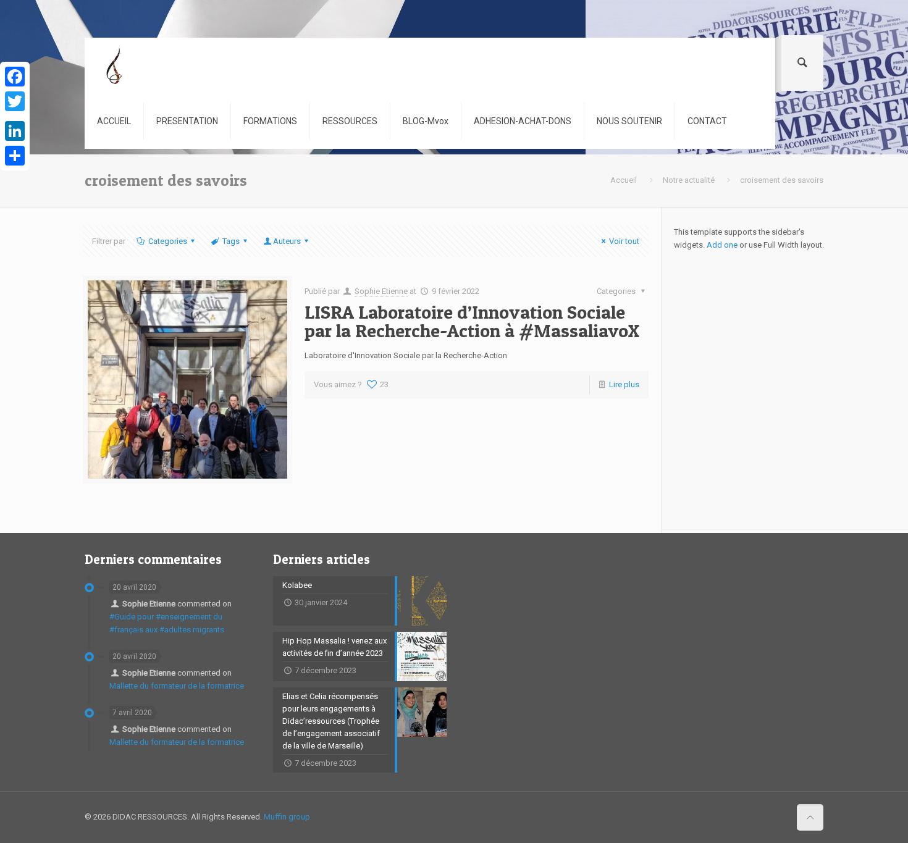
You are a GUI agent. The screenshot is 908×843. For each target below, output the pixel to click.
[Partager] (14, 155)
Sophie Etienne (381, 291)
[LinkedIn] (14, 131)
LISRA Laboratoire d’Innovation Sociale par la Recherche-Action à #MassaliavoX (472, 321)
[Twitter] (14, 101)
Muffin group (287, 816)
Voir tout (624, 241)
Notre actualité (689, 180)
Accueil (623, 180)
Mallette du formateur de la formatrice (176, 685)
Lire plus (624, 384)
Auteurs (287, 241)
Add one (722, 245)
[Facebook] (14, 76)
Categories (167, 241)
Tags (231, 241)
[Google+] (14, 116)
